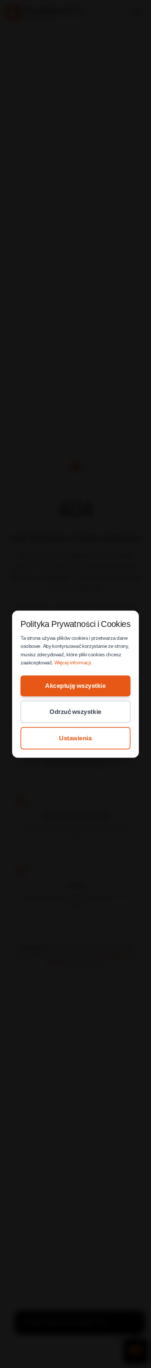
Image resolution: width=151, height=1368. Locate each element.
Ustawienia (75, 737)
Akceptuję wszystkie (75, 685)
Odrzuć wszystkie (75, 711)
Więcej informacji (72, 662)
